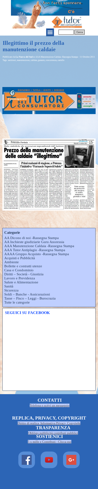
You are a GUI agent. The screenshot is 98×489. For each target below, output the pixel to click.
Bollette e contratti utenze (23, 266)
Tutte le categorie (17, 302)
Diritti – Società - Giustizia (24, 274)
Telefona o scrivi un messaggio (49, 405)
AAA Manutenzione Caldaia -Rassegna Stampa (39, 246)
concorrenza (51, 60)
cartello (61, 60)
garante (41, 60)
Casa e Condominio (19, 270)
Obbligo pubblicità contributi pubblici (53, 433)
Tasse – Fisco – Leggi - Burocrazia (30, 298)
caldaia (34, 60)
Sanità (8, 286)
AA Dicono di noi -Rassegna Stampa (31, 238)
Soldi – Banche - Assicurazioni (27, 294)
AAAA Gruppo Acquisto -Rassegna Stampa (36, 254)
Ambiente (11, 262)
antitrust (12, 60)
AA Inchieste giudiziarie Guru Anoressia (34, 242)
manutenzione (23, 60)
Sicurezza (11, 290)
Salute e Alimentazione (21, 282)
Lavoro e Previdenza (19, 278)
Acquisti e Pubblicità (19, 258)
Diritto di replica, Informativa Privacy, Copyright (49, 423)
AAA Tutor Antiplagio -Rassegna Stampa (34, 250)
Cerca (80, 32)
